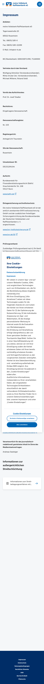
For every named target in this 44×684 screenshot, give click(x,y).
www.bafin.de (8, 194)
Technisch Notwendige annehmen (22, 418)
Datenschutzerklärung (16, 272)
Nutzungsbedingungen (22, 666)
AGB (22, 673)
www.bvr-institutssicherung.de (15, 229)
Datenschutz (22, 663)
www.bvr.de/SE (9, 234)
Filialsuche (22, 679)
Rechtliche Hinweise (22, 669)
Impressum (22, 660)
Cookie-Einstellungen (22, 413)
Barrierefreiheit (22, 676)
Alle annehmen (22, 425)
